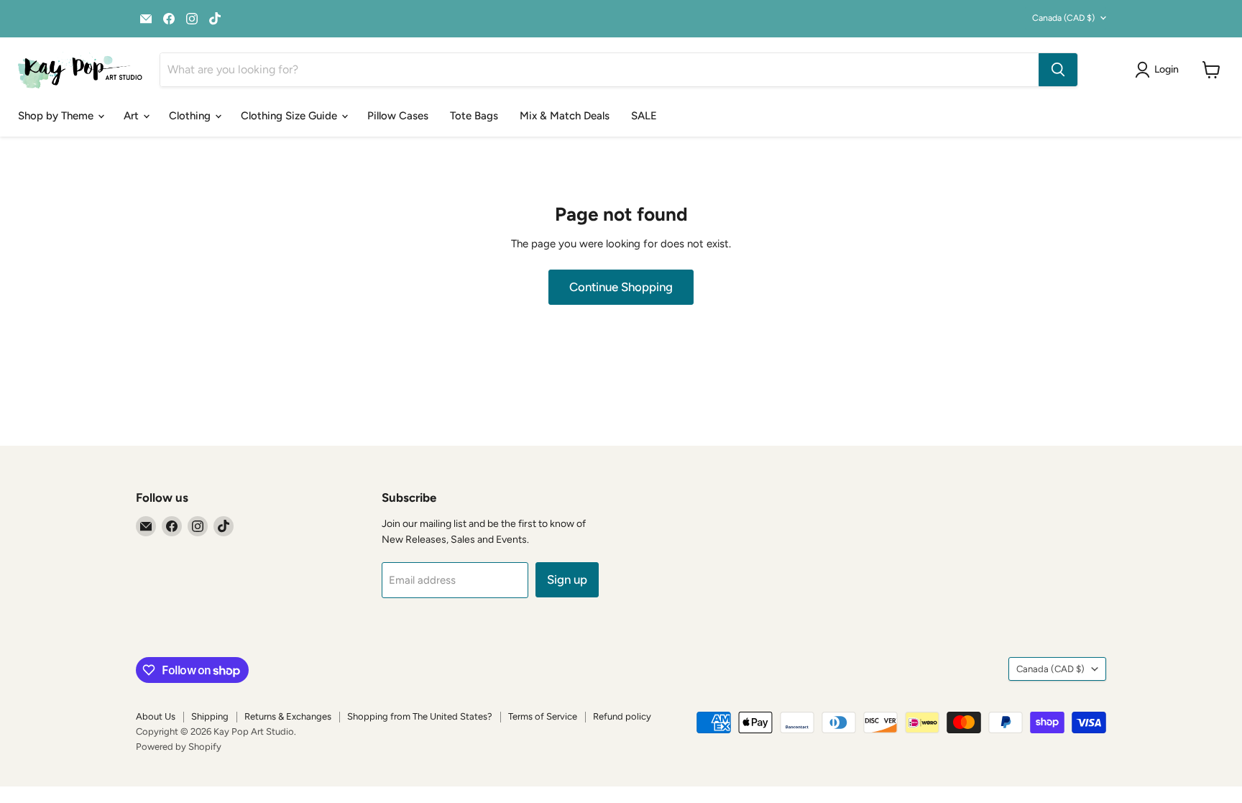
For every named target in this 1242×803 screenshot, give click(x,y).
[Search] (1058, 69)
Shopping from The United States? (419, 716)
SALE (644, 115)
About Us (155, 716)
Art (133, 115)
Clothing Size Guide (290, 115)
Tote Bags (474, 115)
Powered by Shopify (178, 746)
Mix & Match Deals (565, 115)
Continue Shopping (621, 287)
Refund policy (622, 716)
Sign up (567, 579)
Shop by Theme (57, 115)
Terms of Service (542, 716)
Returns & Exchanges (287, 716)
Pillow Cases (397, 115)
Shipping (210, 716)
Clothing (191, 115)
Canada (1063, 17)
